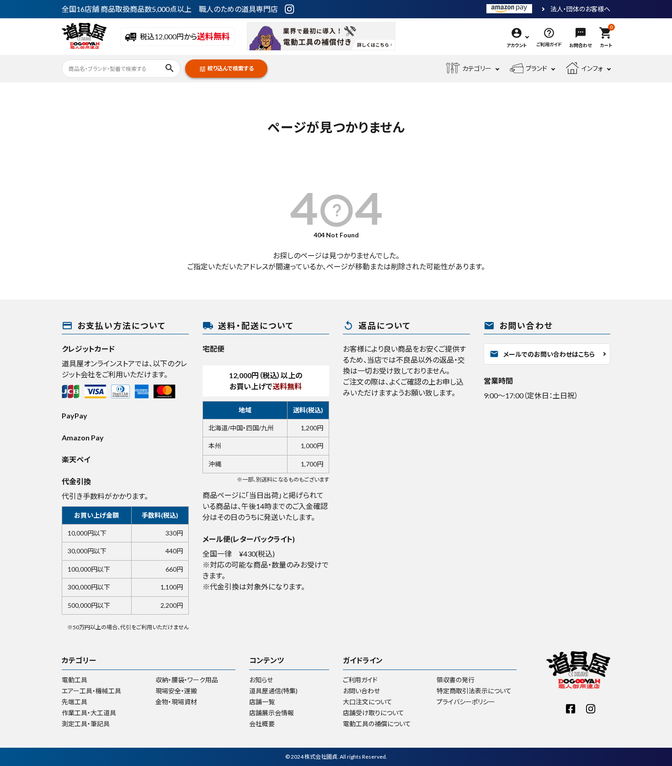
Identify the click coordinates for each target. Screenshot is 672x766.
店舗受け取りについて (373, 713)
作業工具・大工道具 (89, 713)
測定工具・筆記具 (86, 724)
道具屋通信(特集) (273, 691)
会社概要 (262, 724)
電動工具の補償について (377, 724)
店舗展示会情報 (271, 713)
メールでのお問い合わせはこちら (542, 354)
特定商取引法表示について (474, 691)
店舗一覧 (262, 702)
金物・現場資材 (176, 702)
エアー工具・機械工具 (91, 691)
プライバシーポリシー (466, 702)
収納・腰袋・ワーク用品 (186, 680)
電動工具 (74, 680)
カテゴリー (476, 68)
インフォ (592, 68)
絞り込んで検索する (226, 69)
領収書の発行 (456, 680)
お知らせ (261, 680)
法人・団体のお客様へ (580, 9)
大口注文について (367, 702)
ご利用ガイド (360, 680)
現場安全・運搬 (176, 691)
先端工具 (74, 702)
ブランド (536, 68)
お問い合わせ (361, 691)
